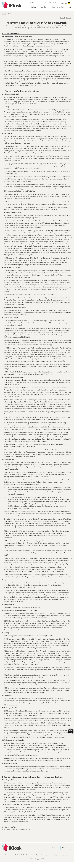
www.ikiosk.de (14, 221)
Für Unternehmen (35, 3)
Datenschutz (35, 855)
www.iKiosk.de (31, 321)
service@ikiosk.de (41, 514)
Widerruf (56, 855)
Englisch (68, 18)
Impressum (65, 855)
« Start (4, 14)
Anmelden (63, 3)
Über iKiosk (44, 3)
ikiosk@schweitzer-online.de (58, 514)
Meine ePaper (44, 7)
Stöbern (33, 7)
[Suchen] (70, 7)
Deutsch (62, 18)
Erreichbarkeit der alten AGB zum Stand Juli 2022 (16, 829)
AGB (27, 855)
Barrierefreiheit (46, 855)
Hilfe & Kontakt (53, 3)
